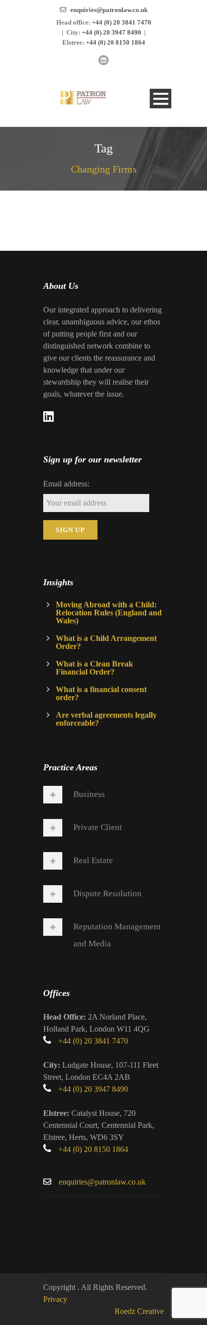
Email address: (66, 483)
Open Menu (160, 98)
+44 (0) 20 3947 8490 (111, 32)
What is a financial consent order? (101, 693)
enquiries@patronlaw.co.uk (109, 10)
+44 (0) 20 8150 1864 (115, 42)
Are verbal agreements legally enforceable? (106, 719)
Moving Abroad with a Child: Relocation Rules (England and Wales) (109, 612)
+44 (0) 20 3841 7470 (121, 22)
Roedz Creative (139, 1311)
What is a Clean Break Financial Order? (94, 667)
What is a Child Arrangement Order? (106, 642)
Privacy (55, 1299)
